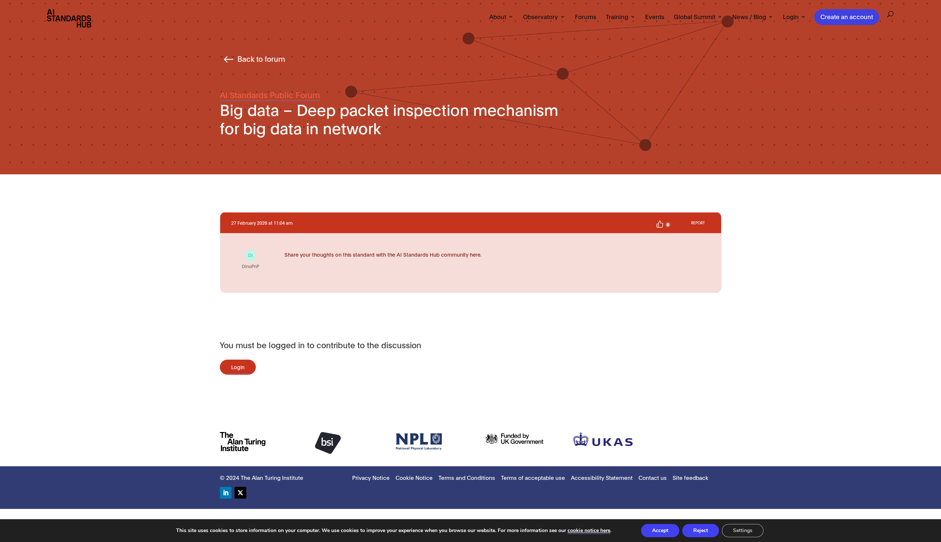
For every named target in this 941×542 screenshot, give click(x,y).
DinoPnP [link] (250, 260)
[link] (69, 18)
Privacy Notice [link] (371, 477)
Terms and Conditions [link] (467, 477)
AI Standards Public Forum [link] (270, 94)
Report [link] (698, 222)
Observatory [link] (540, 17)
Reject (700, 530)
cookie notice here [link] (589, 530)
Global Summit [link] (694, 17)
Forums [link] (585, 17)
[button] (226, 493)
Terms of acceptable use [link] (533, 477)
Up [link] (659, 224)
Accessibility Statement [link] (602, 477)
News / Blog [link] (749, 17)
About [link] (497, 17)
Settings (742, 530)
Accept (660, 530)
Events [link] (654, 17)
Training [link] (617, 17)
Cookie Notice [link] (414, 477)
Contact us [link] (652, 477)
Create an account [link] (846, 16)
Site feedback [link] (690, 477)
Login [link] (791, 17)
